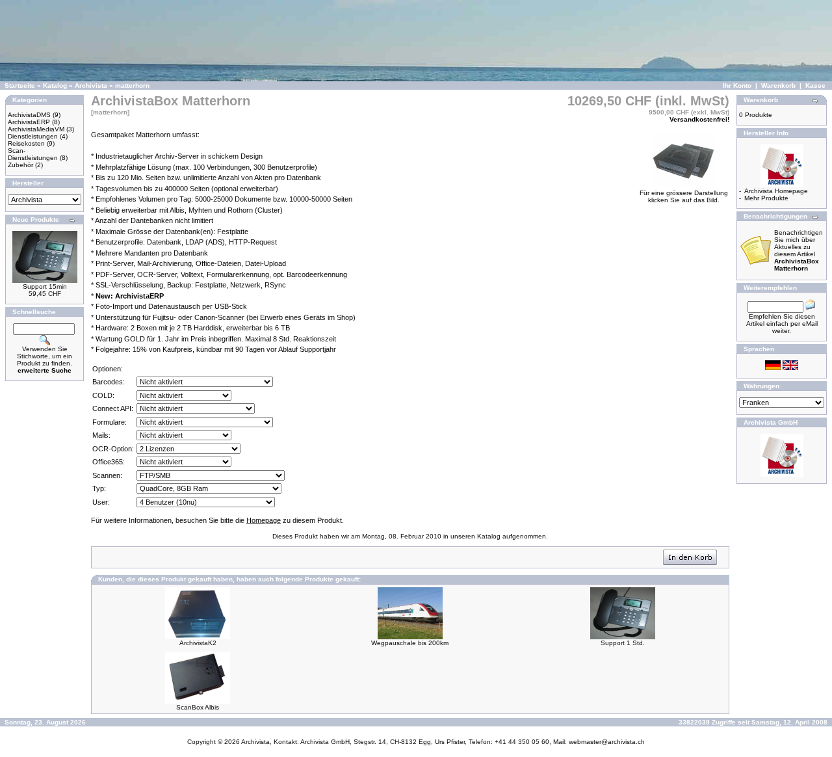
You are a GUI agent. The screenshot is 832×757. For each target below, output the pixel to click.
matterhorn (132, 85)
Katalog (55, 85)
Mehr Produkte (766, 198)
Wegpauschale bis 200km (409, 642)
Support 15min (45, 286)
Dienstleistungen (33, 136)
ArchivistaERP (29, 122)
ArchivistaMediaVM (36, 129)
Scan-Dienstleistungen (33, 154)
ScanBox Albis (197, 707)
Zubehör (20, 164)
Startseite (20, 85)
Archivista (91, 85)
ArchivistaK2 (197, 642)
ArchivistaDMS (29, 114)
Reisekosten (26, 143)
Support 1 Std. (623, 642)
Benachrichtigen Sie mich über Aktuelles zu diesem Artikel (798, 250)
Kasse (815, 85)
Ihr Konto (737, 85)
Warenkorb (778, 85)
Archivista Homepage (776, 190)
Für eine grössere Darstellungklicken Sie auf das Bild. (684, 196)
